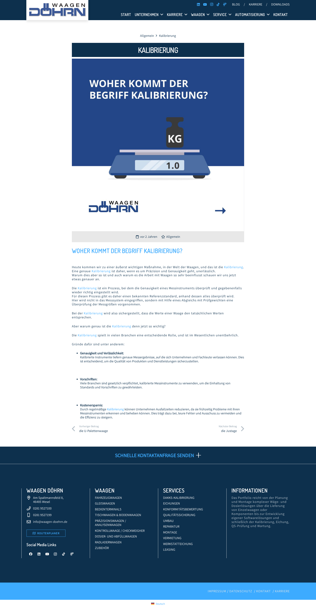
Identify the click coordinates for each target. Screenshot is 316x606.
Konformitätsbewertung (183, 509)
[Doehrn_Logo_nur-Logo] (57, 10)
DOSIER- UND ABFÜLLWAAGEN (116, 536)
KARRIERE (255, 4)
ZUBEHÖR (102, 548)
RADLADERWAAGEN (108, 542)
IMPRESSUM (217, 591)
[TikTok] (218, 4)
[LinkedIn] (198, 4)
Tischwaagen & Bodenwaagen (118, 515)
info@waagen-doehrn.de (50, 522)
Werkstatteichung (178, 544)
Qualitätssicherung (179, 515)
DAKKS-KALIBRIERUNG (178, 498)
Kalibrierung (162, 250)
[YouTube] (205, 4)
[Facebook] (31, 554)
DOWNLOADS (280, 4)
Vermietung (172, 538)
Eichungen (171, 503)
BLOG (236, 4)
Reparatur (171, 526)
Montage (170, 532)
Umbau (168, 521)
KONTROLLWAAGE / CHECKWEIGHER (120, 531)
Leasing (169, 549)
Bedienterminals (108, 509)
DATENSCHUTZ (240, 591)
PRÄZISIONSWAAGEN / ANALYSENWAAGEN (110, 523)
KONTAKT (263, 591)
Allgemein (173, 236)
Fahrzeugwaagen (108, 498)
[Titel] (224, 4)
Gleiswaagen (105, 503)
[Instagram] (211, 4)
